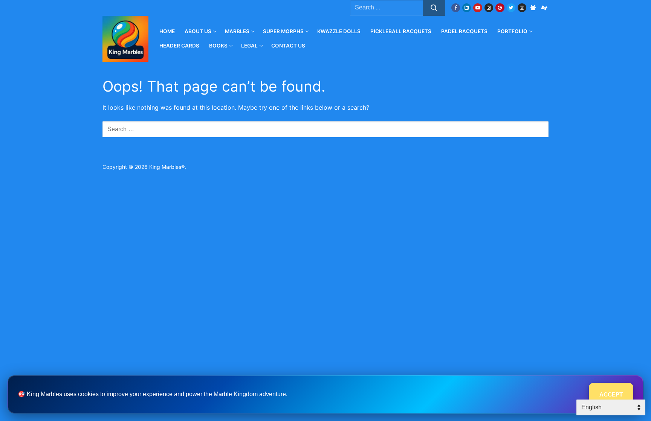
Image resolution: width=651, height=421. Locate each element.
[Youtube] (477, 7)
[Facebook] (455, 7)
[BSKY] (533, 7)
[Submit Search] (434, 8)
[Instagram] (488, 7)
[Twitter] (511, 7)
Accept (611, 394)
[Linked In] (466, 7)
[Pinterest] (499, 7)
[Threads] (544, 7)
